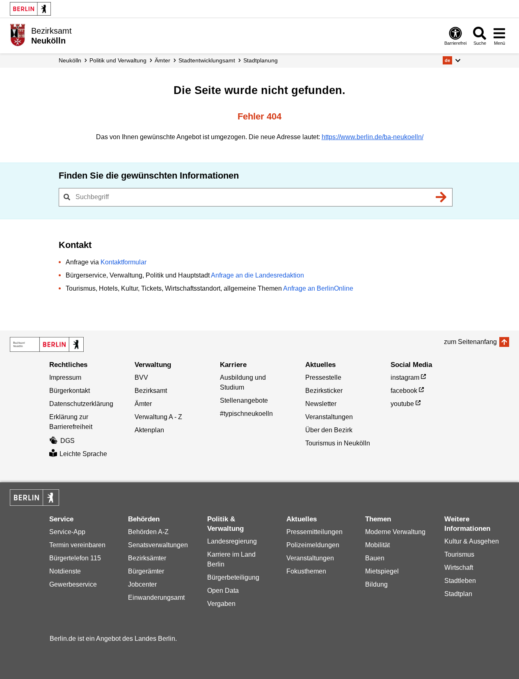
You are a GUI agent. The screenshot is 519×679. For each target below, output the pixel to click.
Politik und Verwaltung (117, 60)
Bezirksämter (147, 558)
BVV (141, 377)
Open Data (223, 590)
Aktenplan (149, 430)
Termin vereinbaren (77, 544)
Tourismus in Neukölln (337, 443)
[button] (451, 60)
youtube (402, 403)
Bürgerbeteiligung (233, 577)
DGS (67, 440)
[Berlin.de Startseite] (30, 9)
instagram (405, 377)
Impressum (65, 377)
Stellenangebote (244, 400)
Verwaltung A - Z (158, 416)
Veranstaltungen (329, 416)
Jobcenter (142, 584)
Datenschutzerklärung (81, 403)
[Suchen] (441, 197)
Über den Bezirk (328, 430)
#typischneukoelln (246, 413)
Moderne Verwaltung (395, 531)
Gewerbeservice (73, 584)
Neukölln (70, 60)
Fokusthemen (306, 571)
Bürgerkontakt (69, 390)
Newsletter (320, 403)
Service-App (67, 531)
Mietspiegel (382, 571)
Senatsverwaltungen (158, 544)
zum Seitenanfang (470, 341)
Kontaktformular (123, 262)
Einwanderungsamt (156, 597)
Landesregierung (232, 541)
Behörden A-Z (148, 531)
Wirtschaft (458, 567)
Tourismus (459, 554)
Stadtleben (460, 580)
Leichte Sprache (83, 453)
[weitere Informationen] (17, 34)
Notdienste (65, 571)
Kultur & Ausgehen (471, 541)
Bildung (376, 584)
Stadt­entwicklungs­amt (206, 60)
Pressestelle (323, 377)
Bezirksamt (151, 390)
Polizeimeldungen (312, 544)
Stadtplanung (260, 60)
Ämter (162, 60)
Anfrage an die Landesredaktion (257, 275)
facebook (404, 390)
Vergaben (221, 603)
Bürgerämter (146, 571)
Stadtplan (458, 593)
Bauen (374, 558)
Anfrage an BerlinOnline (318, 288)
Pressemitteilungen (314, 531)
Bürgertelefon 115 (75, 558)
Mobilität (377, 544)
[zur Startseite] (47, 344)
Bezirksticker (324, 390)
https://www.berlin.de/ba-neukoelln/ (372, 136)
